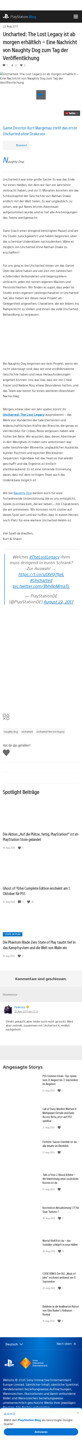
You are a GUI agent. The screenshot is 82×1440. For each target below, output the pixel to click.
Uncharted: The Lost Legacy (23, 415)
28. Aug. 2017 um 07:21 (26, 1011)
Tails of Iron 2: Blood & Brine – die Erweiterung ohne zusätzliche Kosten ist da (61, 1178)
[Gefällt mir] (20, 848)
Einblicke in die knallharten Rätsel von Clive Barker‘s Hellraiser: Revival (61, 1310)
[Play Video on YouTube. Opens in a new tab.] (72, 113)
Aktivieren (41, 1431)
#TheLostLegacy (44, 556)
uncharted (27, 731)
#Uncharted (41, 580)
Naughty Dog (23, 493)
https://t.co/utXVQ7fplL (41, 574)
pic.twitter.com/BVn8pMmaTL (41, 586)
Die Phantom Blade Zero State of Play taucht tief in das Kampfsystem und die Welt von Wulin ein (39, 944)
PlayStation (23, 16)
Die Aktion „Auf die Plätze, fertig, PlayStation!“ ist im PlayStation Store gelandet (40, 836)
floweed (21, 145)
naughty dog (11, 731)
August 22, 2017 (58, 601)
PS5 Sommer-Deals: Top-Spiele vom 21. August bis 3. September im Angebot (60, 1080)
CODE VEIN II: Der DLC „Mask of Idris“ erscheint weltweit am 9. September (59, 1277)
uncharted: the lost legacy (50, 731)
